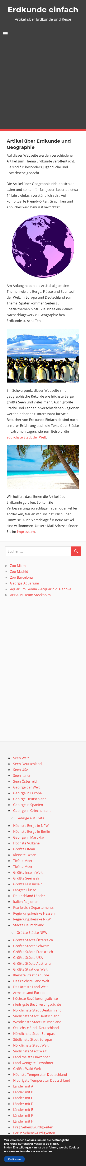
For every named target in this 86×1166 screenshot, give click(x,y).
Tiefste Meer (23, 860)
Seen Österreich (25, 781)
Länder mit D (23, 1103)
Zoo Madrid (19, 571)
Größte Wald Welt (27, 1068)
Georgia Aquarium (24, 583)
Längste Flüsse (24, 890)
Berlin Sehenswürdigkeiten (34, 1133)
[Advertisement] (43, 84)
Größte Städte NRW (31, 932)
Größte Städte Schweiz (31, 946)
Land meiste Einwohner (31, 1057)
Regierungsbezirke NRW (32, 919)
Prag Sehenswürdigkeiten (33, 1127)
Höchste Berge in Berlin (31, 831)
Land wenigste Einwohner (33, 1063)
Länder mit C (23, 1098)
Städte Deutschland (28, 925)
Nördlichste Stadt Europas (34, 1033)
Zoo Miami (18, 565)
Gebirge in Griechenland (32, 810)
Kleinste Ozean (24, 855)
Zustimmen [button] (14, 1159)
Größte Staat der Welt (30, 969)
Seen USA (20, 769)
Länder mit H (23, 1121)
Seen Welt (21, 758)
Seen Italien (22, 775)
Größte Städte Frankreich (33, 951)
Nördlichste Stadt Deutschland (37, 1010)
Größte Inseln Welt (28, 872)
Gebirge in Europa (27, 793)
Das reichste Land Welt (31, 981)
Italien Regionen (25, 901)
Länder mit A (23, 1086)
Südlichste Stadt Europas (33, 1039)
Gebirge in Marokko (28, 837)
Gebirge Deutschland (30, 799)
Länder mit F (23, 1115)
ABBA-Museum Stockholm (30, 595)
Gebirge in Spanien (28, 804)
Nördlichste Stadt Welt (31, 1045)
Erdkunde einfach (43, 9)
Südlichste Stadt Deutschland (36, 1016)
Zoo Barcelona (21, 577)
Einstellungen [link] (22, 1148)
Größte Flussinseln (28, 884)
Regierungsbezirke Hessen (34, 913)
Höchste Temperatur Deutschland (40, 1074)
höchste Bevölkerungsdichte (35, 998)
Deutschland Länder (29, 896)
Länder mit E (23, 1109)
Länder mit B (23, 1092)
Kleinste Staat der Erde (31, 975)
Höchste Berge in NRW (31, 825)
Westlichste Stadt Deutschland (37, 1022)
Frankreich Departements (33, 907)
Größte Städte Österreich (33, 940)
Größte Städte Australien (32, 963)
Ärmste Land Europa (29, 992)
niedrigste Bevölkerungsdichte (37, 1004)
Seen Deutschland (27, 764)
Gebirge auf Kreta (30, 818)
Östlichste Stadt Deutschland (36, 1027)
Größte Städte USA (28, 957)
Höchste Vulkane (26, 843)
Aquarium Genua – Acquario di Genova (40, 589)
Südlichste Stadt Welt (30, 1051)
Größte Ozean (24, 849)
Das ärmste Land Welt (30, 987)
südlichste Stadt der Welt (26, 437)
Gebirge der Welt (26, 787)
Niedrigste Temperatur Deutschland (41, 1080)
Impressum (26, 531)
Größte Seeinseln (26, 878)
